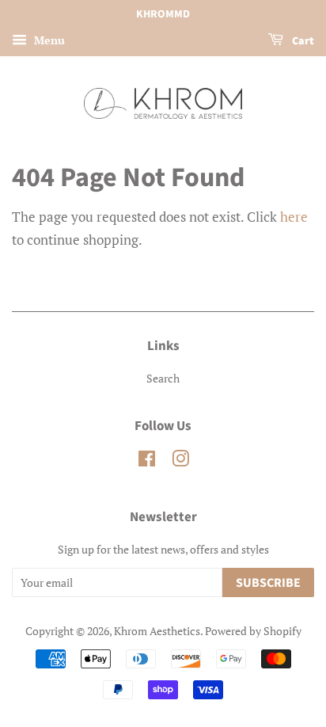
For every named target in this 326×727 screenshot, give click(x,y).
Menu (48, 40)
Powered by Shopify (253, 630)
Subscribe (268, 583)
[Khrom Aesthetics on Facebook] (147, 461)
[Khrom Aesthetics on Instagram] (180, 461)
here (294, 216)
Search (163, 378)
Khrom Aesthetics (157, 630)
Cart (302, 41)
